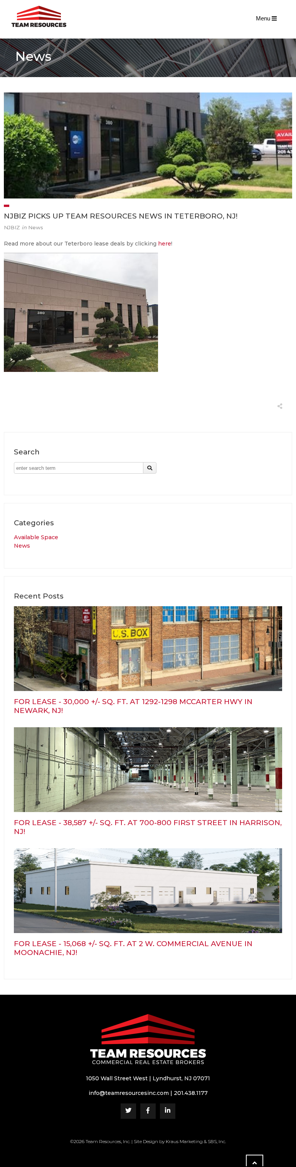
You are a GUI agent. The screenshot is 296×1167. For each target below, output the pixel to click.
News (22, 545)
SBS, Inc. (217, 1141)
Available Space (36, 537)
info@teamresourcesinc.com (129, 1093)
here (164, 243)
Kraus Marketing (184, 1141)
